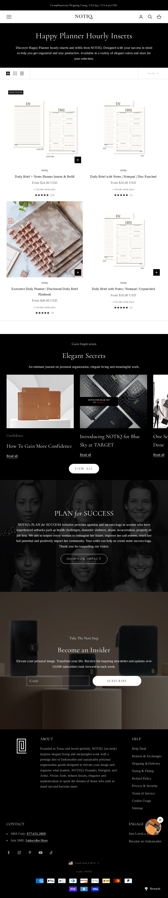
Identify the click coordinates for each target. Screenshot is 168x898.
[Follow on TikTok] (51, 853)
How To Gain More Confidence (39, 446)
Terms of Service (143, 793)
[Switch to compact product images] (22, 73)
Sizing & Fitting (143, 771)
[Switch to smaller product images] (15, 73)
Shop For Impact (84, 559)
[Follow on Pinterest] (30, 853)
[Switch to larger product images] (8, 73)
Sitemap (137, 808)
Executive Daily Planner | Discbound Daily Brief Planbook (44, 291)
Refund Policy (141, 778)
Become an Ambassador (145, 841)
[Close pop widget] (160, 820)
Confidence (15, 435)
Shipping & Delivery (146, 763)
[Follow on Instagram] (19, 853)
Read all (12, 456)
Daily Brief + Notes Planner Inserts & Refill (44, 176)
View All (84, 468)
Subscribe (117, 681)
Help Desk (139, 748)
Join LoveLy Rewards (144, 833)
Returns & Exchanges (146, 756)
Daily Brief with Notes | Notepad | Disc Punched (123, 176)
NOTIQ (45, 170)
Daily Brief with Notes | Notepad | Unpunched (123, 289)
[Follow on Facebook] (9, 853)
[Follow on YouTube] (41, 853)
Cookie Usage (141, 800)
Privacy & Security (145, 786)
